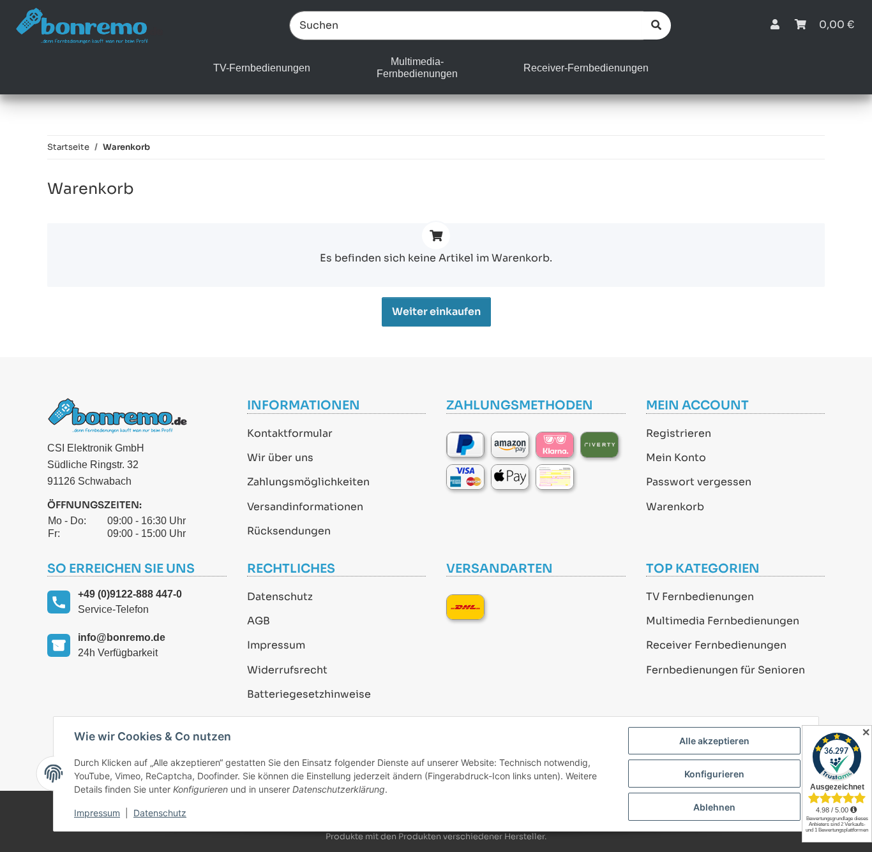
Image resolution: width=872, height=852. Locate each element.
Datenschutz (280, 596)
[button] (775, 25)
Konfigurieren (714, 773)
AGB (258, 621)
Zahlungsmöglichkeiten (308, 481)
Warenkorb (675, 506)
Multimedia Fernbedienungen (722, 621)
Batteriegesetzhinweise (309, 694)
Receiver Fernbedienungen (716, 645)
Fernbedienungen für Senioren (725, 670)
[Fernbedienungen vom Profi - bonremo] (89, 25)
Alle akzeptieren (714, 740)
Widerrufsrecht (287, 670)
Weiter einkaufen (436, 311)
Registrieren (678, 433)
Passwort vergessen (698, 481)
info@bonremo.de (121, 637)
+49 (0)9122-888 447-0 (130, 594)
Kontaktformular (290, 433)
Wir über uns (280, 457)
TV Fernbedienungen (700, 596)
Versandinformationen (305, 506)
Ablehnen (714, 807)
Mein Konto (676, 457)
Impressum (276, 645)
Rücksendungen (289, 531)
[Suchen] (656, 25)
